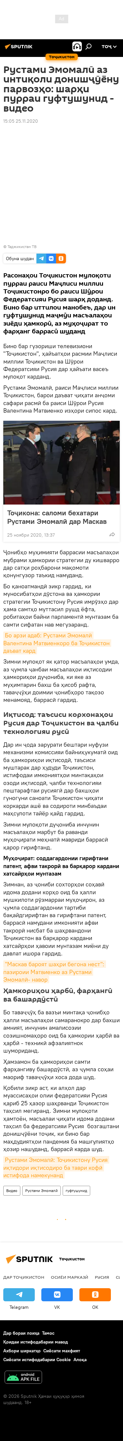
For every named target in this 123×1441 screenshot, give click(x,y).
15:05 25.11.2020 (20, 121)
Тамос (48, 1333)
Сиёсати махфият (61, 1351)
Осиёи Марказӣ (69, 1277)
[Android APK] (23, 1378)
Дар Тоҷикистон (23, 1277)
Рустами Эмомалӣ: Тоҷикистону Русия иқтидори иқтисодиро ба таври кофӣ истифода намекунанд (56, 1167)
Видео (11, 1190)
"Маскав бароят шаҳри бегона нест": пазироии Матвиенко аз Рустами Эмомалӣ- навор (54, 971)
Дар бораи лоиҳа (21, 1333)
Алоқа (80, 1359)
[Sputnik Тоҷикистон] (19, 49)
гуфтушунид (76, 1190)
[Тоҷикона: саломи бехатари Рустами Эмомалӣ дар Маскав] (61, 463)
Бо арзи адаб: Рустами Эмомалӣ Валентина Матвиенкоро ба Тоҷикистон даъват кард (57, 643)
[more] (112, 534)
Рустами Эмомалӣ (41, 1190)
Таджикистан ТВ (22, 246)
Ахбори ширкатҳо (22, 1351)
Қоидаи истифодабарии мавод (35, 1342)
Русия (102, 1277)
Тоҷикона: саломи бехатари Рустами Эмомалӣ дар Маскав (57, 516)
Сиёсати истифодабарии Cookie (37, 1359)
